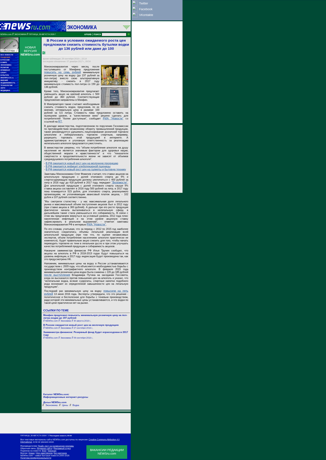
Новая (32, 453)
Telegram (52, 451)
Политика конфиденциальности (35, 458)
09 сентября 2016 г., (83, 338)
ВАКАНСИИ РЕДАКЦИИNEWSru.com (107, 451)
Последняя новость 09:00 (61, 436)
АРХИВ (88, 34)
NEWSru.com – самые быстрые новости (39, 455)
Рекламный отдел (62, 448)
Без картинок (60, 453)
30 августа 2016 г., (82, 321)
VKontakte (146, 15)
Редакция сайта (44, 448)
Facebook (145, 9)
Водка (76, 405)
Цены (65, 405)
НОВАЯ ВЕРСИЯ (30, 51)
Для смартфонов (44, 453)
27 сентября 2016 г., (83, 328)
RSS (44, 451)
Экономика (82, 27)
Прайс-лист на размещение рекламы (56, 446)
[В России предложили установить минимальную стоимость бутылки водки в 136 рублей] (114, 75)
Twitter (143, 3)
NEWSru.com (6, 34)
